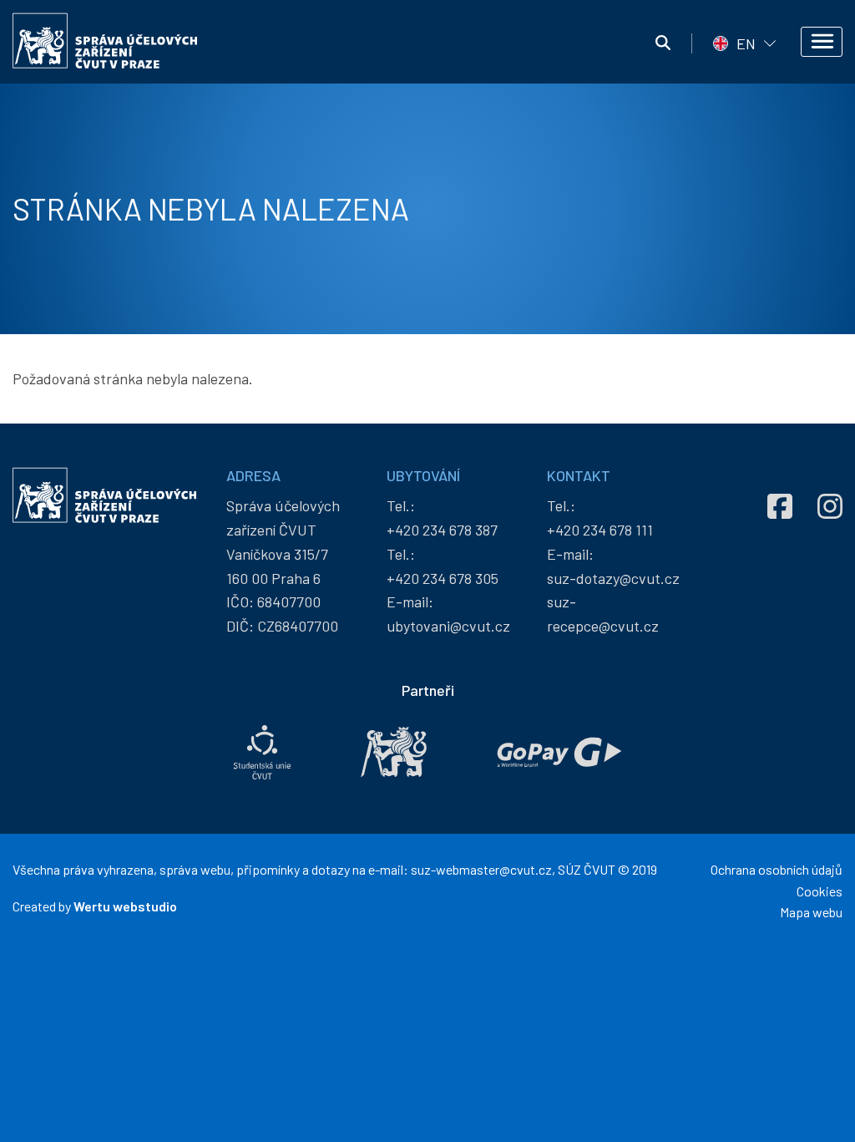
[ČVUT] (394, 752)
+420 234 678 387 (442, 529)
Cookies (819, 891)
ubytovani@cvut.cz (448, 626)
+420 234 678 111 (600, 529)
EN (746, 43)
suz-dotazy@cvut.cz (613, 578)
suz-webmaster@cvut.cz (481, 869)
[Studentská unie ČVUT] (262, 752)
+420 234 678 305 (442, 578)
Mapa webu (811, 912)
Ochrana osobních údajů (776, 869)
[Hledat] (663, 43)
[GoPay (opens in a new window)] (559, 752)
